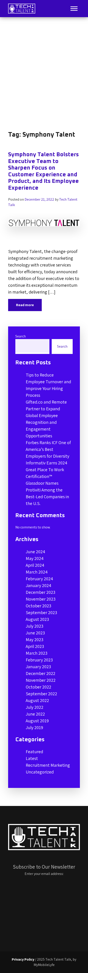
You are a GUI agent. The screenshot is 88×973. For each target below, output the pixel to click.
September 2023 (41, 612)
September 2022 (41, 694)
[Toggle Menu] (74, 8)
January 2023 (38, 667)
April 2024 (35, 565)
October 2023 (38, 606)
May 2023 (34, 640)
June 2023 (35, 633)
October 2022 (38, 687)
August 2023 (37, 619)
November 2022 (41, 680)
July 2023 (34, 626)
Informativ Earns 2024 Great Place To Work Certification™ (46, 469)
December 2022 (40, 673)
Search (20, 336)
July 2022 (34, 707)
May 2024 (35, 558)
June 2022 (35, 714)
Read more (25, 305)
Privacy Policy (23, 959)
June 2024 (35, 552)
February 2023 (39, 660)
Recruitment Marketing (48, 765)
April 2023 (35, 646)
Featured (34, 752)
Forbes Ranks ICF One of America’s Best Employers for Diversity (48, 449)
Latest (32, 758)
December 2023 (40, 592)
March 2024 (37, 572)
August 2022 (37, 700)
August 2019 (37, 721)
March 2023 (36, 653)
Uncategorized (40, 772)
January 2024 (38, 585)
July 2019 (34, 727)
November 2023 (41, 599)
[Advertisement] (44, 74)
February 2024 (39, 579)
